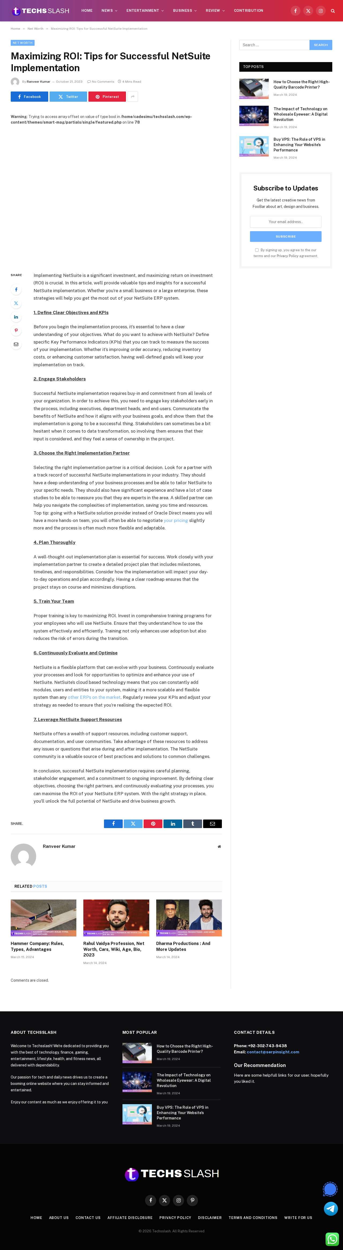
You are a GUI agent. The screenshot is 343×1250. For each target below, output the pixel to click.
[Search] (332, 11)
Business (182, 11)
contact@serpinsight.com (273, 1052)
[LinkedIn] (16, 316)
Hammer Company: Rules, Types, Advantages (37, 946)
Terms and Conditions (253, 1218)
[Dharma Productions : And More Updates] (189, 918)
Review (213, 11)
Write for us (298, 1218)
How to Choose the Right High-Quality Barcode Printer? (302, 84)
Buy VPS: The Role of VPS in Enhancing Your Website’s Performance (299, 144)
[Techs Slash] (40, 10)
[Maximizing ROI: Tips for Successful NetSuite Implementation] (116, 194)
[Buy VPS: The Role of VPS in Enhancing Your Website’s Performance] (254, 146)
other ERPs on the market (94, 697)
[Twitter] (16, 303)
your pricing (176, 520)
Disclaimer (210, 1218)
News (107, 11)
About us (59, 1218)
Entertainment (142, 11)
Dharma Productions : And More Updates (183, 946)
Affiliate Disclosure (130, 1218)
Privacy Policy (288, 256)
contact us (88, 1218)
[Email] (16, 344)
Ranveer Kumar (38, 81)
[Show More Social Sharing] (132, 97)
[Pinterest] (16, 330)
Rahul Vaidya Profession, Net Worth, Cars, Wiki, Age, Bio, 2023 (113, 949)
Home (87, 11)
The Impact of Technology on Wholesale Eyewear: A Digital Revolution (301, 114)
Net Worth (22, 42)
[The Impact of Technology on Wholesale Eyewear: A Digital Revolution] (254, 116)
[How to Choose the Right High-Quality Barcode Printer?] (254, 89)
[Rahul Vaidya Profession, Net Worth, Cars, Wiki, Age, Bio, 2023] (116, 918)
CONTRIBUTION (248, 11)
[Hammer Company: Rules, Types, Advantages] (43, 918)
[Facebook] (16, 289)
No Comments (103, 81)
